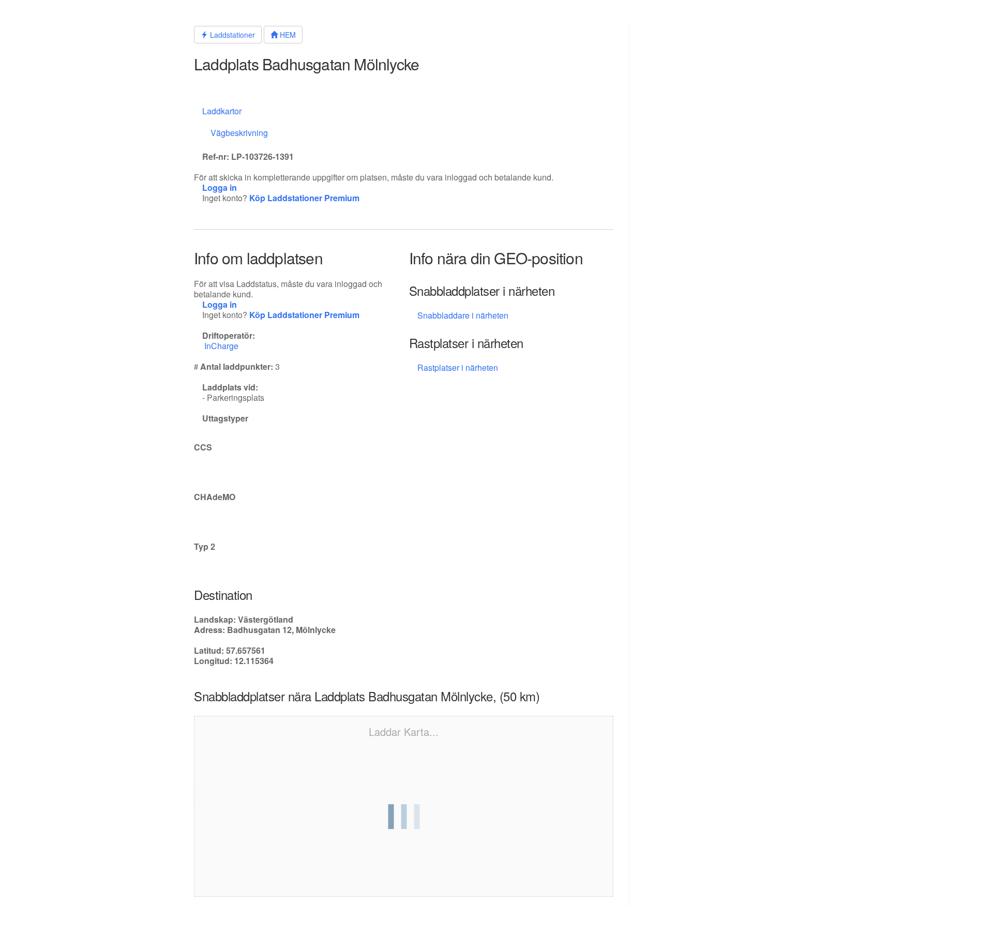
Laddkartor (222, 111)
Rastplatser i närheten (458, 367)
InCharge (222, 346)
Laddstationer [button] (231, 34)
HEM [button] (287, 34)
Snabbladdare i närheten (462, 315)
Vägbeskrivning (239, 133)
